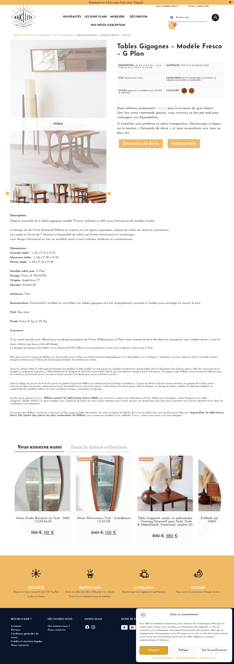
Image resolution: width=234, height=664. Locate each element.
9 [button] (63, 206)
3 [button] (31, 206)
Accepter (153, 650)
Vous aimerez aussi (39, 447)
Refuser (183, 650)
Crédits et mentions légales (26, 641)
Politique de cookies (163, 658)
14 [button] (91, 206)
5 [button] (42, 206)
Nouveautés (72, 17)
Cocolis (161, 108)
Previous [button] (7, 193)
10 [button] (69, 206)
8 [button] (58, 206)
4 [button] (36, 206)
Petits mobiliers (63, 35)
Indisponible (184, 144)
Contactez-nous (207, 658)
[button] (227, 615)
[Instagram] (93, 627)
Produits (30, 35)
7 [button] (52, 206)
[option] (22, 193)
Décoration (138, 17)
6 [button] (47, 206)
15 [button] (96, 206)
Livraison (16, 626)
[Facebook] (87, 627)
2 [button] (25, 206)
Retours (15, 630)
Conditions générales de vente (25, 635)
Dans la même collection (99, 447)
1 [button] (20, 206)
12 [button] (80, 206)
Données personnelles (186, 658)
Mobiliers (117, 17)
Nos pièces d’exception (108, 25)
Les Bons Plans (95, 17)
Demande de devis (141, 144)
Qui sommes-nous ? (167, 6)
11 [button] (74, 206)
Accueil (17, 35)
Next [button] (109, 193)
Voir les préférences (214, 650)
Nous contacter (198, 6)
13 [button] (85, 206)
